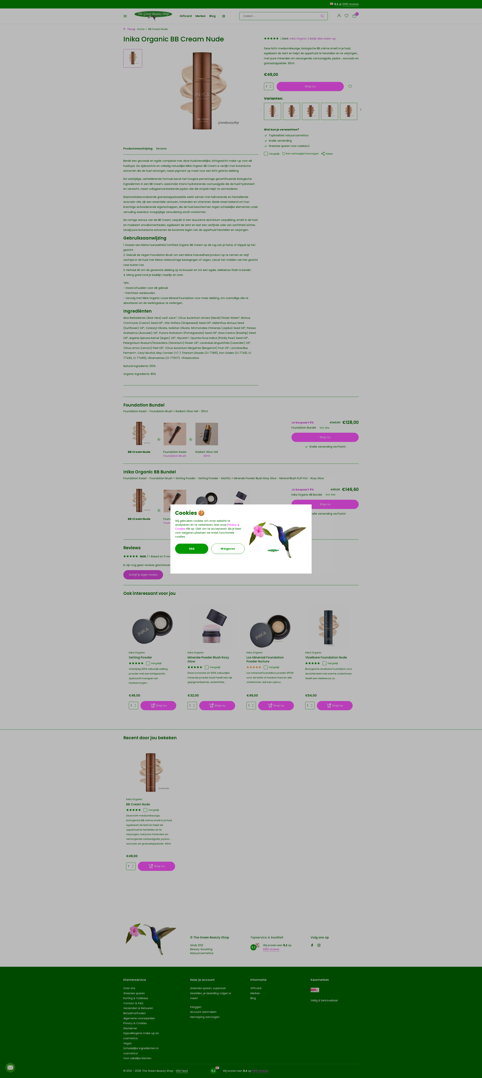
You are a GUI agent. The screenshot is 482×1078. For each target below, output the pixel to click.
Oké (191, 549)
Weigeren (228, 549)
